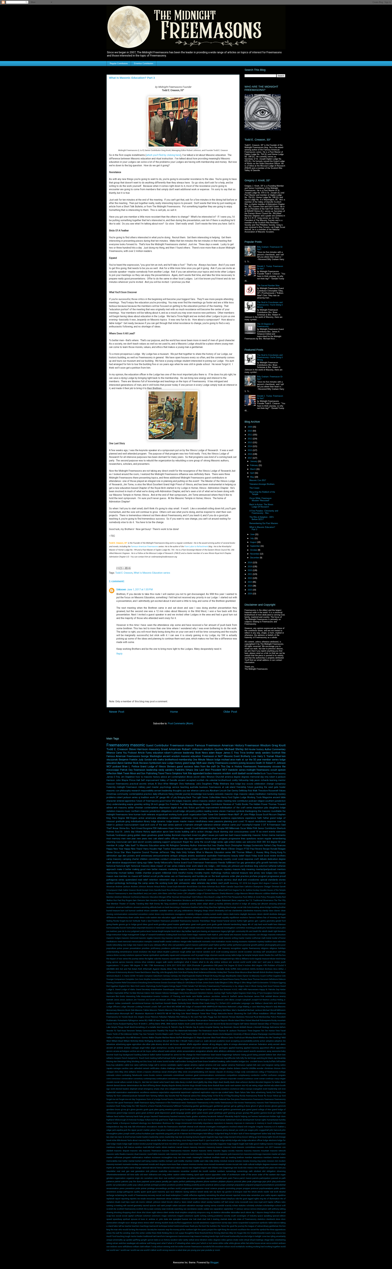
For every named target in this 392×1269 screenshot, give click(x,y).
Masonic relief (184, 1010)
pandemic (180, 945)
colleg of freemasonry (268, 1072)
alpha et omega (230, 1044)
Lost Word (166, 1006)
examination (121, 1092)
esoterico (225, 1089)
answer (178, 1048)
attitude (153, 907)
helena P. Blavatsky (225, 1116)
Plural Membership (262, 1017)
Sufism (283, 1027)
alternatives (243, 1044)
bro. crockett (251, 1061)
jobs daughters (271, 807)
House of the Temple (276, 890)
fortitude (136, 921)
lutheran (273, 866)
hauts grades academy (196, 1116)
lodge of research (148, 934)
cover (256, 1078)
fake (248, 1092)
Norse (230, 1013)
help (252, 780)
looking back (171, 934)
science (211, 880)
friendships (205, 921)
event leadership (270, 1089)
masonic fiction (260, 835)
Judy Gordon (145, 759)
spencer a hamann (184, 825)
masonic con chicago (258, 934)
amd (138, 855)
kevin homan (152, 931)
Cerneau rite (176, 976)
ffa (181, 1096)
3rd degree (272, 842)
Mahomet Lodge (235, 1006)
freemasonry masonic (189, 921)
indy (125, 1127)
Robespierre (265, 1020)
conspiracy (280, 784)
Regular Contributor (212, 804)
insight (186, 928)
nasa (275, 941)
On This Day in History (229, 766)
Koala (207, 1003)
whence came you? (231, 825)
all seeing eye (254, 904)
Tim (262, 1031)
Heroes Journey (214, 993)
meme (272, 835)
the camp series (146, 883)
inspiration (258, 807)
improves (238, 1123)
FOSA (184, 986)
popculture (111, 948)
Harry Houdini (150, 849)
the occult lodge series (211, 842)
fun (238, 862)
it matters (280, 1127)
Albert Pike (172, 969)
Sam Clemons (139, 900)
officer (164, 945)
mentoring (272, 794)
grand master (173, 924)
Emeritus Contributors (143, 63)
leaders (145, 1137)
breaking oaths (224, 1061)
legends (210, 1137)
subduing (157, 842)
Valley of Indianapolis (115, 1037)
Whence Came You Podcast (121, 752)
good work (153, 924)
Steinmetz (228, 1027)
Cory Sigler (184, 979)
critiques (198, 914)
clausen (219, 1072)
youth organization (192, 814)
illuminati (176, 835)
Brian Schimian (208, 886)
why (211, 962)
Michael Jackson (254, 1010)
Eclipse (275, 982)
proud (283, 876)
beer (172, 831)
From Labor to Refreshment (196, 546)
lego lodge (224, 1137)
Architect (260, 969)
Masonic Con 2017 (257, 480)
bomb (165, 1061)
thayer (186, 842)
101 (240, 883)
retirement (164, 880)
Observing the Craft (243, 1013)
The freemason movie (208, 1031)
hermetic (273, 862)
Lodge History (174, 763)
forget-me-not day (127, 1099)
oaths (167, 838)
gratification (185, 924)
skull (235, 880)
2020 (250, 570)
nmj (266, 777)
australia (194, 787)
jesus (278, 928)
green (194, 1113)
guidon (256, 1113)
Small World (129, 1027)
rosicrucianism (131, 825)
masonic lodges (113, 938)
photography (271, 945)
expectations (237, 818)
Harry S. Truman (265, 756)
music (127, 811)
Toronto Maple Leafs (164, 1034)
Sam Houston (152, 900)
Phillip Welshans (221, 784)
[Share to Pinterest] (129, 568)
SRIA (168, 1024)
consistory (138, 1078)
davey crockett (186, 1082)
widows (224, 962)
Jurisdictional (137, 1003)
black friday (251, 855)
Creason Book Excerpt (138, 890)
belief (242, 855)
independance (279, 1123)
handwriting (236, 924)
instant (192, 928)
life (173, 801)
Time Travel (280, 1031)
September (255, 546)
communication (120, 914)
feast (283, 917)
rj (176, 880)
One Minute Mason (203, 759)
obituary (157, 945)
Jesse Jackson (126, 1000)
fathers (259, 917)
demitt (266, 914)
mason (189, 745)
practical (134, 784)
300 (264, 842)
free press (235, 1099)
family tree (281, 1092)
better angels (177, 1058)
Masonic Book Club (126, 1010)
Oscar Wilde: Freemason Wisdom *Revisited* (260, 499)
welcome (251, 842)
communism (220, 1075)
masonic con (112, 790)
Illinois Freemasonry (117, 893)
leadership (188, 752)
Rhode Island (234, 1020)
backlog (137, 1055)
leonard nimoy (235, 1137)
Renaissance (214, 1020)
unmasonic (184, 883)
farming (153, 1096)
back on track (163, 907)
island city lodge (206, 866)
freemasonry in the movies (232, 1102)
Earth (255, 982)
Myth (199, 763)
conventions (173, 1078)
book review (270, 855)
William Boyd (117, 1041)
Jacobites (215, 996)
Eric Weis (131, 986)
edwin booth (280, 1085)
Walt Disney (154, 904)
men (123, 838)
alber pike (150, 1044)
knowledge (196, 794)
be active (175, 1055)
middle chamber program (148, 873)
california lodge (146, 1065)
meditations (111, 941)
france (192, 1099)
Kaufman (159, 1003)
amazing (273, 904)
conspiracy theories (179, 859)
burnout (132, 910)
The (275, 900)
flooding (235, 1096)
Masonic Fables (142, 1010)
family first (271, 1092)
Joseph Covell (191, 828)
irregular (251, 1127)
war (188, 790)
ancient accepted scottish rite (193, 780)
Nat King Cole (178, 1013)
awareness (261, 1051)
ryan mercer (197, 952)
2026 (250, 593)
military (141, 787)
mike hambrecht (194, 941)
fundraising (187, 1106)
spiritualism (154, 955)
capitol (180, 1065)
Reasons (183, 1020)
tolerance (208, 825)
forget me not (112, 1099)
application (156, 831)
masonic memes (204, 869)
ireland (240, 1127)
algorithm (197, 1044)
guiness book (266, 1113)
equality (225, 917)
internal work (192, 1127)
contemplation (178, 777)
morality (198, 873)
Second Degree (232, 1024)
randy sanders (166, 769)
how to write (213, 1120)
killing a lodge (214, 1133)
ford (284, 1096)
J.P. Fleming (175, 996)
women (236, 962)
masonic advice (190, 801)
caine (136, 1065)
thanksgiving (251, 811)
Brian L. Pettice (130, 766)
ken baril (229, 835)
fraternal (222, 1099)
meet (120, 941)
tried (278, 959)
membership (185, 759)
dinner (158, 1085)
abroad (212, 1041)
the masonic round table (169, 959)
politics (199, 811)
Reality (279, 897)
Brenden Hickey (216, 972)
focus (269, 1096)
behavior (237, 1055)
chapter (208, 1068)
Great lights (180, 989)
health (270, 924)
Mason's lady (271, 1006)
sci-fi (213, 952)
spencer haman (142, 955)
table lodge (236, 955)
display (164, 1085)
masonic (137, 745)
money (190, 873)
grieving (231, 1113)
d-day (135, 1082)
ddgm (215, 1082)
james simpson (181, 1130)
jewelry (199, 1130)
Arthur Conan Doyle (169, 886)
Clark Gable (123, 890)
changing (198, 910)
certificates (155, 1068)
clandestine (237, 910)
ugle (226, 842)
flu (265, 1096)
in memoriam (159, 928)
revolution (143, 952)
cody (243, 1072)
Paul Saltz (203, 1017)
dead (221, 1082)
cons (108, 1078)
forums (170, 1099)
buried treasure (113, 910)
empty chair (159, 1089)
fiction (191, 807)
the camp (194, 842)
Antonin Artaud (153, 886)
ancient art (111, 1048)
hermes (254, 1116)
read (140, 880)
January (254, 461)
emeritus (197, 917)
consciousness (241, 831)
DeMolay (243, 790)
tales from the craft (205, 766)
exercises (281, 831)
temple (255, 955)
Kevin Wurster (193, 1003)
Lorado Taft (156, 1006)
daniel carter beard (161, 1082)
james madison (167, 1130)
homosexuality (112, 928)
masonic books (241, 934)
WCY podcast (113, 766)
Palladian (163, 1017)
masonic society (188, 938)
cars (131, 1068)
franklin (215, 1099)
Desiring (110, 982)
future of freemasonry (147, 801)
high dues (281, 1116)
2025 (250, 590)
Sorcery (164, 1027)
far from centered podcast (126, 1096)
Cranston (194, 979)
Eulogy (172, 986)
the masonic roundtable (270, 811)
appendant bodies (202, 773)
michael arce (228, 759)
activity (193, 904)
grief (225, 1113)
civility (235, 780)
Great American (171, 749)
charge (215, 1068)
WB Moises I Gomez (139, 1037)
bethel (160, 1058)
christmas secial (159, 1072)
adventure (110, 1044)
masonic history (152, 777)
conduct (164, 859)
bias (198, 1058)
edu (272, 1085)
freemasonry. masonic (254, 1102)
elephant (134, 1089)
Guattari (215, 989)
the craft (274, 955)
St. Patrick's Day (175, 1027)
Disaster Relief (120, 982)
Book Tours (266, 773)
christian (139, 807)
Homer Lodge (191, 849)
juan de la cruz (124, 931)
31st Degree (229, 965)
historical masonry (140, 866)
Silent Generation (174, 900)
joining (242, 763)
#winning (234, 883)
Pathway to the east (189, 1017)
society (122, 955)
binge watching (258, 1058)
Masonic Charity (218, 893)
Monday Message (193, 804)
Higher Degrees (239, 993)
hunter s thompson (121, 1123)
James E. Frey (231, 752)
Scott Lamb (190, 1024)
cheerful (244, 1068)
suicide (221, 955)
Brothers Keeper (273, 972)
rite (149, 952)
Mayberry (218, 1010)
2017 (250, 458)
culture (123, 1082)
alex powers (129, 855)
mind (174, 873)
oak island (158, 838)
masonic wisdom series (211, 801)
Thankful (160, 1031)
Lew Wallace (256, 1003)
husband (134, 1123)
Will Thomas (238, 852)
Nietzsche (222, 1013)
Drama (200, 890)
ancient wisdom (171, 756)
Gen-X (248, 986)
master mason (187, 821)
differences (111, 917)
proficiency (155, 948)
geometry (270, 921)
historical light (123, 866)
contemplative (151, 807)
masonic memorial (129, 938)
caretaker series (166, 910)
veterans (151, 814)
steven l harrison (227, 811)
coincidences (252, 1072)
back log (118, 1055)
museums (243, 941)
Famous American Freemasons (144, 546)
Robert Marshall (252, 1020)
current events (216, 914)
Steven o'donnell (254, 1027)
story (108, 804)
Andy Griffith (230, 969)
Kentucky (182, 1003)
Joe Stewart (160, 1000)
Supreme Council (140, 852)
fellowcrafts (167, 862)
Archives (269, 969)
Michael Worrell (269, 1010)
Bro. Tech (131, 828)
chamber (180, 1068)
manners (202, 934)
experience (250, 818)
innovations (152, 1127)
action (262, 1041)
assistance (201, 855)
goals (146, 1109)
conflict (263, 1075)
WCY (224, 769)
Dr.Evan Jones (202, 982)
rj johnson (174, 952)
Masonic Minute (247, 893)
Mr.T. (132, 1013)
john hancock (275, 1130)
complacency (244, 1075)
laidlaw (188, 931)
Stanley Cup (218, 1027)
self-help (282, 952)
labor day (180, 931)
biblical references (215, 1058)
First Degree (233, 890)
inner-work (177, 928)
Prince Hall (134, 780)
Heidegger (174, 993)
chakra (163, 1068)
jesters (192, 1130)
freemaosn (198, 862)
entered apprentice (126, 801)
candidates (175, 818)
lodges (179, 801)
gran (244, 1109)
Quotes (219, 749)
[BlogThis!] (120, 568)
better (201, 907)
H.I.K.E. (235, 989)
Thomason (242, 1031)
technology (131, 883)
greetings (218, 1113)
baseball (166, 1055)
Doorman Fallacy (175, 982)
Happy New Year (114, 849)
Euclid (159, 986)
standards (273, 880)
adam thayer (215, 752)
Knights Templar (217, 828)
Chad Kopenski (188, 976)
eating (254, 1085)
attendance (162, 818)
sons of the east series (162, 825)
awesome (276, 1051)
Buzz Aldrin (221, 886)
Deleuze (282, 979)
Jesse (116, 1000)
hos (183, 1120)
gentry (263, 921)
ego (145, 862)
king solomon (261, 866)
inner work (191, 866)
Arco (275, 969)
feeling (109, 921)
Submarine (274, 1027)
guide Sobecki (223, 924)
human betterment (227, 1120)
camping (127, 859)
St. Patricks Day (189, 1027)
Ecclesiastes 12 (264, 982)
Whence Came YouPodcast (233, 1037)
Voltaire (191, 852)
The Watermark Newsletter (186, 1031)
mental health (159, 941)
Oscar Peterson (151, 1017)
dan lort (149, 1082)
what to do (204, 962)
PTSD (246, 849)
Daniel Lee (217, 979)
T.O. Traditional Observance (261, 900)
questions (251, 838)
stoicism (214, 955)
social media (253, 773)
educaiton (166, 917)
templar (248, 955)
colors (118, 1075)
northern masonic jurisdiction (145, 811)
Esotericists (257, 845)
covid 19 (254, 831)
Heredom (202, 993)
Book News (201, 752)
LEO (228, 1003)
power (126, 948)
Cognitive (277, 976)
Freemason (177, 745)
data (177, 1082)
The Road (169, 1031)
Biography (169, 972)
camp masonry (114, 859)
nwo (150, 838)
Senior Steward (250, 1024)
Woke (141, 1041)
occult (273, 769)
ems (167, 1089)
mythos (226, 873)
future (250, 787)
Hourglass (267, 993)
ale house (174, 1044)
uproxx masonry (126, 962)
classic (277, 910)
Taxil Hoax (121, 1031)
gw (274, 1113)
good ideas (142, 924)
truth (143, 814)
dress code (145, 917)
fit (220, 1096)
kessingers (198, 1133)
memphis (148, 941)
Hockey (256, 890)
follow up (277, 1096)
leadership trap (171, 1137)
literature (282, 931)
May (252, 477)
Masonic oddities (262, 893)
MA (218, 849)
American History (232, 745)
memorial (127, 941)
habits (279, 1113)
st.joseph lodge (202, 955)
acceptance (184, 904)
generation (250, 862)
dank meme (234, 914)
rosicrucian (121, 842)
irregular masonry (264, 1127)
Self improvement (150, 780)
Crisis (151, 890)
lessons (250, 763)
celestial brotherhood (220, 780)
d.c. (139, 1082)
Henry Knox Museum (188, 993)
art (169, 777)
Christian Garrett (278, 886)
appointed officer (267, 1048)
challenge (171, 1068)
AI (285, 883)
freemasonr (192, 1102)
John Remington (202, 1000)
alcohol (166, 1044)
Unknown (121, 589)
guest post (206, 924)
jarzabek (258, 928)
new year (131, 838)
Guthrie (249, 890)
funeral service (229, 921)
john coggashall (261, 1130)
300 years (218, 965)
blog (206, 907)
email (140, 1089)
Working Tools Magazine (259, 797)
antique (174, 855)
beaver (219, 1055)
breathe (234, 1061)
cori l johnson (221, 1078)
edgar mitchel (264, 1085)
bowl (195, 1061)
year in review (273, 962)
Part (230, 897)
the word (200, 959)
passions (218, 821)
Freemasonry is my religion (232, 986)
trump (283, 959)
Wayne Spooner (204, 1037)
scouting (225, 952)
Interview (178, 828)
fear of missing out (271, 917)
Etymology (151, 986)
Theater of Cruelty (127, 904)
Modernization (112, 1013)
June (252, 534)
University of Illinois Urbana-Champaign (250, 1034)
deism (260, 914)
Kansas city (149, 1003)
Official (273, 1013)
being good (246, 1055)
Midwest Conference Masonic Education (141, 897)
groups (239, 1113)
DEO (206, 979)
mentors (281, 869)
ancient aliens (279, 1044)
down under (133, 917)
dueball (216, 1085)
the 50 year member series (264, 759)
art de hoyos (145, 1051)
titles (237, 959)
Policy (263, 897)
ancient (276, 797)
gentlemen (218, 1106)
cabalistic (119, 1065)
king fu (228, 1133)
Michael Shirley (234, 749)
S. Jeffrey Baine (153, 1024)
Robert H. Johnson (276, 763)
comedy (203, 818)
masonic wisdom (222, 773)
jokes (120, 1133)
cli (225, 1072)
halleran (109, 1116)
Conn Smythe (144, 979)
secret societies (245, 952)
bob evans (157, 1061)
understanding (119, 804)
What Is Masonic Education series (152, 572)
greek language (177, 1113)
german (227, 1106)
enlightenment (175, 1089)
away (269, 1051)
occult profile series (160, 876)
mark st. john (217, 934)
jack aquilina (117, 1130)
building (185, 831)
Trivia (242, 752)
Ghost (253, 986)
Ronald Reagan (278, 849)
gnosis (122, 924)
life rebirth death (265, 931)
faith (259, 818)
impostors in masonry (224, 1123)
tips (233, 959)
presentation (135, 948)
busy (108, 1065)
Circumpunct (112, 890)
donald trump (201, 1085)
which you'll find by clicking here (163, 155)
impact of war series (166, 866)
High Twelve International (170, 849)
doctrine (185, 1085)
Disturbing (142, 982)
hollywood (149, 1120)
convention (143, 914)
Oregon (239, 849)
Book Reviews (141, 763)
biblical (203, 1058)
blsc (145, 1061)
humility (282, 1120)
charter (135, 859)
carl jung (177, 910)
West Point (216, 1037)
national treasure (239, 873)
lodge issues (172, 821)
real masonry (224, 948)
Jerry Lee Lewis (150, 893)
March (253, 469)
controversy (216, 859)
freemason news (178, 1102)
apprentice (281, 1048)
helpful (237, 1116)
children (144, 859)
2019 (250, 566)
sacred (194, 880)
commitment (178, 1075)
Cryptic (201, 979)
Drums (211, 982)
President (216, 769)
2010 (250, 431)
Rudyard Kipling (126, 1024)
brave (205, 1061)
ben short (277, 1055)
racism (260, 838)
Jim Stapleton (128, 777)
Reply (119, 653)
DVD (210, 979)
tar (243, 955)
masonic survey (203, 938)
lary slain (110, 1137)
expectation (164, 1092)
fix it (223, 1096)
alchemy (227, 904)
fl (226, 1096)
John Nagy (171, 1000)
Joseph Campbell (243, 1000)
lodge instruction (113, 934)
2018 (250, 562)
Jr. (285, 1000)
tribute (272, 959)
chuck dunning (220, 831)
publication (176, 948)
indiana (181, 866)
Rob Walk (252, 790)
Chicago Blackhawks (227, 976)
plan (238, 876)
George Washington (151, 756)
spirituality (164, 955)
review (215, 811)
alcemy (159, 1044)
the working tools (164, 883)
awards (252, 1051)
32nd (240, 965)
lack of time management (250, 1133)
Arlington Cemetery (179, 845)
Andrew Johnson (138, 886)
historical (110, 866)
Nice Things (211, 1013)
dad (143, 1082)
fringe (213, 921)
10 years (125, 965)
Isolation (165, 996)
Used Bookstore (275, 1034)
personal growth (250, 945)
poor (283, 945)
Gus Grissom (225, 989)
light (275, 931)
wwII (265, 962)
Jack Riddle (197, 996)
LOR (185, 893)
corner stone (154, 914)
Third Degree (118, 818)
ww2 (220, 883)
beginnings (227, 1055)
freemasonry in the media (208, 1102)
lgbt (229, 931)
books (178, 831)
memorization (137, 941)
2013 (250, 442)
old (187, 811)
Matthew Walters (278, 893)
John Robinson (217, 1000)
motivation (220, 941)
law (116, 1137)
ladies (264, 1133)
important (186, 835)
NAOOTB (161, 1013)
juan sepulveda (157, 1133)
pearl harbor (214, 945)
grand (248, 1109)
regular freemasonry (251, 948)
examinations (133, 1092)
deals (232, 1082)
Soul (117, 831)
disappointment (128, 862)
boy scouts (247, 784)
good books (185, 1109)
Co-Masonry (254, 976)
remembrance (126, 952)
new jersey (254, 873)
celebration (259, 784)
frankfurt (207, 1099)
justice (143, 931)
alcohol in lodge (239, 904)
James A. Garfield (229, 996)
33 (263, 763)
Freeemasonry (213, 986)
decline (251, 1082)
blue (211, 907)
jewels (205, 1130)
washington (179, 962)
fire (216, 1096)
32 (236, 965)
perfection (237, 945)
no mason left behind (139, 876)
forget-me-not (126, 921)
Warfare (165, 1037)
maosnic (163, 869)
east (232, 1085)
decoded (259, 1082)
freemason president (169, 921)
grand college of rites (261, 1109)
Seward (261, 1024)
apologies (223, 1048)
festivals (110, 835)
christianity (219, 910)
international (218, 928)
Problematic (111, 1020)
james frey (155, 1130)
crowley (206, 914)
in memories (248, 1123)
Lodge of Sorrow (203, 893)
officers (174, 838)
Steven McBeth (239, 1027)
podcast (253, 801)
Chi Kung (214, 976)
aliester (205, 1044)
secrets (143, 784)
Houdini (263, 890)
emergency (148, 1089)
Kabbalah (203, 828)
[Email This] (117, 568)
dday (210, 1082)
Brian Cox (197, 886)
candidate (171, 1065)
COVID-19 (134, 976)
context (194, 859)
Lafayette (191, 893)
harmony (129, 1116)
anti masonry (120, 807)
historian (133, 1120)
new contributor (240, 801)
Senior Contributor (267, 828)
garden (196, 1106)
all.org (212, 1044)
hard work (262, 924)
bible (283, 797)
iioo (149, 1123)
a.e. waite (204, 1041)
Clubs (239, 976)
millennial (166, 873)
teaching (184, 787)
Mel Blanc (227, 1010)
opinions (225, 876)
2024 (250, 586)
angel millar (145, 1048)
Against (156, 969)
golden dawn (140, 835)
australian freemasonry (219, 855)
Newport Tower (198, 1013)
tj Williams (244, 959)
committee (154, 859)
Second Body (219, 1024)
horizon (177, 1120)
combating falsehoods (132, 1075)
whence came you (200, 790)
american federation (258, 1044)
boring (190, 1061)
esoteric (233, 763)
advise (109, 807)
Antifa (253, 969)
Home (174, 711)
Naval (188, 1013)
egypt (173, 917)
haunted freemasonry (160, 1116)
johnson (236, 866)
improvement (212, 807)
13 (142, 965)
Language (245, 1003)
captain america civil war (209, 1065)
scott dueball (239, 773)
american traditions (124, 907)
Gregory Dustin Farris (195, 989)
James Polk (259, 996)
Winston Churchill (215, 777)
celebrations (187, 910)
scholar (202, 880)
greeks (188, 1113)
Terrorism (131, 1031)
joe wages (249, 1130)
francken (200, 1099)
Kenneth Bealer (170, 1003)
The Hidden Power (258, 804)
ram (215, 948)
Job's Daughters (204, 784)
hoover (123, 928)
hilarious (282, 924)
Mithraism (281, 1010)
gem (211, 1106)
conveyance (209, 1078)
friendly (158, 1106)
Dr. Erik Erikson (189, 982)
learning (273, 780)
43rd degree (256, 965)
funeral (220, 921)
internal (209, 928)
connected (133, 914)
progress (223, 838)
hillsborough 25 (122, 1120)
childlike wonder (256, 1068)
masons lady (239, 869)
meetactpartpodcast (266, 869)
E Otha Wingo (233, 982)
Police (273, 1017)
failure (243, 1092)
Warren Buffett (176, 1037)
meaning (250, 869)
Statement (226, 900)
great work (196, 924)
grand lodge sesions (126, 1113)
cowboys (269, 1078)
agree (128, 1044)
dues (180, 807)
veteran (217, 825)
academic (173, 904)
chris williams (130, 1072)
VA (284, 1034)
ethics (243, 1089)
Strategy (265, 1027)
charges (222, 1068)
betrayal (166, 1058)
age (120, 855)
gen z (257, 921)
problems (111, 797)
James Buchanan (245, 996)
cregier (282, 1078)
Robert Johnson (192, 749)
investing (250, 928)
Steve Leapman (238, 900)
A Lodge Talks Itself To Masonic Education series (141, 845)
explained (195, 1092)
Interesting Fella (133, 996)
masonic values (247, 794)
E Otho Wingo (246, 982)
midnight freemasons (258, 769)
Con (136, 979)
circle (185, 1072)
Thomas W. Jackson (228, 1031)
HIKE (240, 989)
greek (160, 835)
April (252, 473)
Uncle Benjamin (226, 1034)
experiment (186, 1092)
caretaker (154, 910)
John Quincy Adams (185, 1000)
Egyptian (114, 986)
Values (282, 790)
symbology (119, 883)
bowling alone (258, 907)
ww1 (260, 962)
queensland (131, 880)
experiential (175, 1092)
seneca (109, 955)
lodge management (130, 934)
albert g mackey (216, 904)
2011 (250, 435)
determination (133, 1085)
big (225, 1058)
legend (203, 1137)
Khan (201, 1003)
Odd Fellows (197, 897)
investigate (211, 1127)
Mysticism (149, 1013)
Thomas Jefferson (159, 852)
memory (116, 838)
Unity (184, 852)
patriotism (203, 945)
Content (175, 979)
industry (169, 928)
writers (214, 883)
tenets (261, 955)
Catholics (248, 886)
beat (213, 1055)
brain (200, 1061)
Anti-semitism (243, 969)
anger (153, 1048)
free (228, 1099)
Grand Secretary (143, 989)
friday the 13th (132, 1106)
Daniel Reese (228, 979)
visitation (151, 962)
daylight (243, 914)
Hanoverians (253, 989)
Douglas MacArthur (188, 890)
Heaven (158, 993)
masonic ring (159, 938)
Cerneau (166, 976)
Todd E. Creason (124, 572)
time (130, 814)
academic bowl (223, 1041)
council (240, 1078)
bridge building (272, 907)
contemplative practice (140, 794)
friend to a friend (147, 1106)
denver (123, 1085)
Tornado (151, 1034)
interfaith (182, 1127)
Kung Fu (214, 1003)
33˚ (264, 825)
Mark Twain (123, 773)
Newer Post (116, 711)
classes (212, 1072)
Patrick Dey (126, 769)
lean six (182, 1137)
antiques (183, 855)
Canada (229, 886)
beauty (234, 855)
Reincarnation (202, 1020)
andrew (120, 1048)
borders (182, 1061)
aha (143, 1044)
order (232, 876)
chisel (211, 910)
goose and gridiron (221, 1109)
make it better (124, 869)
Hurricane (110, 996)
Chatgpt (267, 886)
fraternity (111, 787)
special (263, 880)
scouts (219, 880)
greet (211, 1113)
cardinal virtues (143, 910)
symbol (110, 883)
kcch (191, 1133)
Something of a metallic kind (148, 1027)
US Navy (208, 1034)
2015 (250, 450)
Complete (130, 979)
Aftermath (147, 969)
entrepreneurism (200, 1089)
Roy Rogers (127, 900)
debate (263, 859)
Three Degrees (253, 1031)
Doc (168, 804)
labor (235, 1133)
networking (117, 945)
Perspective (237, 897)
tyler (176, 883)
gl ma (123, 1109)
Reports (224, 1020)
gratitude (120, 821)
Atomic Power (134, 972)
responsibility (147, 790)
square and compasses (180, 955)
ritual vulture (157, 952)
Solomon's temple (213, 900)
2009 (250, 427)
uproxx (115, 962)
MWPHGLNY (212, 1006)
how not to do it (200, 1120)
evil (279, 1089)
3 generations (207, 965)
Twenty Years (191, 1034)
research (135, 790)
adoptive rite (280, 1041)
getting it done (243, 1106)
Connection (156, 979)
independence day (114, 1127)
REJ (146, 1020)
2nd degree (253, 883)
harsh (136, 1116)
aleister (182, 1044)
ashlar (131, 807)
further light (242, 921)
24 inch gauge (158, 804)
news (210, 821)
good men (207, 1109)
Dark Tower (208, 814)
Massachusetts (198, 1010)
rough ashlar (185, 952)
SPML (163, 1024)
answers (137, 907)
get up (234, 1106)
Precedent (281, 1017)
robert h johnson (173, 752)
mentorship (112, 873)
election (180, 917)
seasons (233, 952)
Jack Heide (186, 996)
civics (195, 818)
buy (113, 1065)
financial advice (190, 1096)
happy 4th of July (249, 924)
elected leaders (122, 1089)
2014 (250, 446)
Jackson (206, 996)
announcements (161, 855)
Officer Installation (260, 1013)
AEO (117, 969)
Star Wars (126, 852)
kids (205, 1133)
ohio (170, 945)
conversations (197, 1078)
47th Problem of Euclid (273, 965)
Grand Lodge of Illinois (153, 766)
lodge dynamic (158, 821)
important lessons (145, 928)
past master (153, 787)
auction (239, 1051)
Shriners (171, 766)
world (242, 962)
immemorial (186, 1123)
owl (174, 945)
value (193, 883)
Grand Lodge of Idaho (125, 989)
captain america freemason (233, 1065)
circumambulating (196, 1072)
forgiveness (141, 1099)
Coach (263, 976)
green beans (202, 1113)
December (255, 557)
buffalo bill (274, 1061)
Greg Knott (279, 745)
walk (165, 962)
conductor (255, 1075)
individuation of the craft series (236, 807)
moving (235, 941)
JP (241, 814)
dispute (171, 1085)
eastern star (156, 917)
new (164, 763)
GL (244, 890)
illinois (190, 777)
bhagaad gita (189, 1058)
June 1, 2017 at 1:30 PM (140, 589)
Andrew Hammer (200, 969)
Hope (171, 828)
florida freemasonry (248, 1096)
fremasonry (274, 1102)
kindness (249, 866)
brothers (281, 855)
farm (148, 1096)
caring (276, 1065)
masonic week (216, 938)
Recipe (266, 849)
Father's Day (211, 890)
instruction (200, 928)
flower (260, 1096)
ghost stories (265, 1106)
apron (166, 831)
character (111, 801)
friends (221, 862)
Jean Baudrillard (135, 893)
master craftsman (253, 938)
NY (170, 1013)
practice (245, 876)
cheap (205, 910)
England (122, 986)
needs (109, 945)
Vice (128, 1037)
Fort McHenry (201, 986)
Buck (117, 976)
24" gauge (161, 797)
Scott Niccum (270, 814)
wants (170, 962)
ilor (173, 1123)
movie (228, 941)
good (162, 801)
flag (229, 1096)
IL (107, 893)
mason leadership (243, 835)
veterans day (203, 883)
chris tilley (118, 1072)
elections (188, 917)
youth (226, 883)
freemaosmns (246, 1099)
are (138, 1051)
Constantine (166, 979)
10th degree (135, 965)
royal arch (144, 825)
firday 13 (211, 1096)
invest (195, 835)
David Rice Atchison (170, 890)
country (227, 859)
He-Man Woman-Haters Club (142, 993)
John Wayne (122, 780)
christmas (111, 794)
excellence (144, 1092)
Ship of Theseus (272, 1024)
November (255, 554)
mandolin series (237, 769)
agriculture (136, 1044)
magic (195, 934)
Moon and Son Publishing (143, 773)
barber (159, 1055)
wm (230, 962)
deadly (227, 1082)
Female (191, 986)
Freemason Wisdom (258, 745)
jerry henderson (269, 928)
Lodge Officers (113, 1006)
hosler (282, 787)
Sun (247, 900)
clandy (265, 910)
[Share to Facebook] (126, 568)
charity (211, 763)
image (178, 1123)
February (254, 465)
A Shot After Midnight (166, 784)
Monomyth (125, 1013)
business (203, 787)
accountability (246, 1041)
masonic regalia (145, 938)
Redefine (191, 1020)
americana (150, 818)
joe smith (240, 1130)
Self (241, 1024)
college (282, 1072)
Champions (258, 886)
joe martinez (111, 931)
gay (242, 862)
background (128, 1055)
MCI (173, 1006)
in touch (268, 1123)
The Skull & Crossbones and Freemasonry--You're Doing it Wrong (270, 304)
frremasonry (167, 1106)
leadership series (156, 1137)
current (129, 1082)
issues (211, 835)
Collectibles (215, 797)
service (175, 787)
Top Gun (143, 1034)
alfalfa (189, 1044)
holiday (167, 835)
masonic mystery (223, 869)
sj (139, 797)
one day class (186, 838)
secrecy (228, 880)
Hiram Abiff (233, 814)
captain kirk (251, 1065)
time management (223, 959)
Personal (249, 1017)
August (253, 542)
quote (210, 948)
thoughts (177, 790)
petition (261, 945)
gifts (258, 862)
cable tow (128, 1065)
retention (153, 880)
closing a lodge (233, 1072)
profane (254, 876)
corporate (232, 1078)
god (198, 807)
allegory (218, 1044)
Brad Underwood (201, 972)
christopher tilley (174, 1072)
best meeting (151, 1058)
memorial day (257, 777)
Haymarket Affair (121, 993)
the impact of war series (117, 959)
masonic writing (231, 938)
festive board (180, 862)
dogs (192, 1085)
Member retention (114, 897)
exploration (206, 1092)
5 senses (274, 883)
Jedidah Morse (272, 996)
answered (186, 1048)
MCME (178, 1006)
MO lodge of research (192, 1006)
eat (250, 1085)
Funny (149, 752)
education (158, 752)
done (210, 1085)
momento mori (208, 941)
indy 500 (131, 1127)
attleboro (223, 1051)
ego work (110, 1089)
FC (205, 890)
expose (214, 1092)
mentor (282, 780)
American (110, 886)
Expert (178, 986)
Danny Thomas (240, 979)
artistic (173, 1051)
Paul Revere (256, 849)
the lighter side (151, 959)
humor (109, 1123)
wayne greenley (135, 804)
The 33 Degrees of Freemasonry (265, 325)
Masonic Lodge (233, 893)
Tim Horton (270, 1031)
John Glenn (162, 893)
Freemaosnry (279, 773)
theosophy (209, 959)
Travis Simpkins (173, 773)
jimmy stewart (229, 1130)
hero (275, 924)
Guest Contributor (157, 745)
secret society (145, 842)
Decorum (264, 979)
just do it (177, 1133)
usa (184, 790)
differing (151, 1085)
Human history (279, 993)
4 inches (247, 965)
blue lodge (235, 784)
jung (167, 1133)
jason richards (261, 780)
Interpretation (147, 996)
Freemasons (222, 763)
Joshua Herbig (276, 1000)
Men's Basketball (239, 1010)
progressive (273, 876)
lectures (196, 1137)
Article (141, 752)
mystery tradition (264, 941)
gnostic (139, 1109)
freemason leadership (146, 769)
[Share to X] (123, 568)
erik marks (158, 759)
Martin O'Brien (228, 849)
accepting (235, 1041)
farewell (141, 1096)
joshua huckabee (143, 1133)
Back (143, 972)
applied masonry (251, 1048)
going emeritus (166, 1109)
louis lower (187, 934)
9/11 (281, 883)
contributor (204, 859)
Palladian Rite (174, 1017)
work (152, 797)
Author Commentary (275, 749)
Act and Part (125, 969)
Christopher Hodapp (241, 845)
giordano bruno (113, 1109)
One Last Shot (202, 769)
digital (174, 807)
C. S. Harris (124, 976)
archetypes (125, 1051)
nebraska (281, 941)
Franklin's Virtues (184, 769)
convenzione (184, 1078)
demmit (109, 1085)
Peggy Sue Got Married (218, 1017)
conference (214, 818)
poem (215, 838)
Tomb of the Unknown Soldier (126, 1034)
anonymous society (165, 1048)
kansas (185, 1133)
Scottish (199, 1024)
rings (172, 880)
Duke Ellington (221, 982)
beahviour (205, 1055)
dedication (273, 859)
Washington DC (189, 1037)
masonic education (191, 756)
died (145, 1085)
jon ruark (219, 835)
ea (260, 831)
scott (218, 952)
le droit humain (129, 1137)
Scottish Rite (278, 752)
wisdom (208, 749)
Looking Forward (142, 1006)
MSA (204, 1006)
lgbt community (238, 931)
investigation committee (234, 928)
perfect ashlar (226, 945)
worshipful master (251, 825)
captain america (190, 1065)
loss (180, 934)
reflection (111, 773)
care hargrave (267, 1065)
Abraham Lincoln (218, 790)
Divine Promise (154, 982)
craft (256, 859)
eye (219, 1092)
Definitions (273, 979)
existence (154, 1092)
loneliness (160, 934)
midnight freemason (127, 787)
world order (251, 962)
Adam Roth (137, 969)
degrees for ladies (272, 1082)
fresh (118, 1106)
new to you (148, 945)
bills (238, 1058)
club (231, 831)
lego (217, 1137)
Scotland (162, 900)
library (147, 821)
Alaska (163, 969)
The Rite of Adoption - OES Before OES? (261, 518)
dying (139, 862)
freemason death (131, 1102)
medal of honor (279, 938)
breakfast (213, 1061)
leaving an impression (211, 931)
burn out (124, 910)
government (235, 1109)
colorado (110, 1075)
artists (179, 1051)
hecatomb (211, 1116)
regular (267, 838)
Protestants (123, 1020)
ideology (143, 1123)
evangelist (257, 1089)
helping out (246, 1116)
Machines (222, 1006)
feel (177, 1096)
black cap (272, 1058)
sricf (193, 955)
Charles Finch (223, 845)
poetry (192, 811)
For (240, 890)
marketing (173, 869)
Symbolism (155, 763)
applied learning (236, 1048)
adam (199, 904)
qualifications (188, 948)
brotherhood (171, 759)
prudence (165, 948)
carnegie (117, 1068)
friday (123, 1106)
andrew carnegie (131, 1048)
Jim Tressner (139, 1000)
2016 (250, 454)
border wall (174, 1061)
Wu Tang (164, 904)
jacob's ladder (143, 1130)
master (241, 938)
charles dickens (234, 1068)
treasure (265, 959)
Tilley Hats (175, 852)
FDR (155, 828)
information (141, 1127)
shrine (116, 955)
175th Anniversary (156, 965)
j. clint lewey (221, 866)
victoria (137, 962)
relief (145, 880)
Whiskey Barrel (251, 1037)
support (166, 842)
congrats (282, 1075)
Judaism (110, 1003)
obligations (166, 811)
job (229, 866)
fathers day (163, 1096)
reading (207, 811)
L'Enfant (222, 1003)
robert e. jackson (114, 825)
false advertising (258, 1092)
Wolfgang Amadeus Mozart (156, 1041)
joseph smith (129, 1133)
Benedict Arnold (185, 886)
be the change (185, 1055)
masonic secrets (172, 938)
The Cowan (254, 488)
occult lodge (178, 811)
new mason (138, 945)
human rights (261, 1120)
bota (249, 907)
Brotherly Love (248, 756)
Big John (160, 972)
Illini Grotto (120, 996)
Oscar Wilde (246, 828)
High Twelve (226, 993)
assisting (145, 907)
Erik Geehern (220, 814)
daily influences (160, 794)
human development (245, 1120)
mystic (206, 873)
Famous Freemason (208, 745)
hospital (189, 1120)
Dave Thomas (254, 979)
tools (252, 959)
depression (164, 807)
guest (180, 766)
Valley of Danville (168, 780)
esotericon (235, 1089)
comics (159, 1075)
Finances (281, 845)
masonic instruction (277, 934)
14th (146, 965)
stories (282, 880)
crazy (276, 1078)
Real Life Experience (170, 1020)
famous (252, 917)
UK (203, 1034)
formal (164, 1099)
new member (120, 876)
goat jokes (154, 1109)
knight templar (164, 931)
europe (249, 1089)
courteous (248, 1078)
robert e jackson (277, 777)
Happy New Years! (133, 849)
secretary (257, 952)
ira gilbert (203, 835)
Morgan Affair (165, 897)
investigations (222, 1127)
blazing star (111, 1061)
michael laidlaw (126, 873)
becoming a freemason (180, 907)
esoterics (244, 917)
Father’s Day (270, 845)
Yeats (190, 1041)
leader (139, 1137)
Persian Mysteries (237, 1017)
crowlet (109, 1082)
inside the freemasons (168, 1127)
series (135, 797)
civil (206, 1072)
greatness (152, 835)
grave (138, 1113)
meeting (227, 801)
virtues (151, 784)
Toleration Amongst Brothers (262, 484)
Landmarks (235, 1003)
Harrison (110, 780)
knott (173, 931)
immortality (197, 1123)
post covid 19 (240, 821)
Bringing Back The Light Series (193, 797)
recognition (236, 948)
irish (246, 1127)
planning (228, 821)
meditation (260, 794)
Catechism (157, 976)
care (259, 1065)
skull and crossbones (248, 880)
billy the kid (245, 1058)
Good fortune (274, 986)
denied (117, 1085)
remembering (279, 838)
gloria (133, 1109)
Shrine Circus (113, 852)
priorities (146, 948)
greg (127, 821)
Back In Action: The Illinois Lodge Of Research (261, 505)
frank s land (146, 921)
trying (108, 962)
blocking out (137, 1061)
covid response (245, 859)
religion (261, 801)
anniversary (146, 855)
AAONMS (110, 969)
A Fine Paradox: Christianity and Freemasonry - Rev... (263, 512)
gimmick (282, 1106)
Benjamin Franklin (128, 759)
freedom (156, 921)
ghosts (274, 1106)
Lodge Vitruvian (127, 1006)
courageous (180, 914)
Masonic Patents (157, 1010)
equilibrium (234, 917)
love (205, 794)
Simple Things (117, 1027)
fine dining (202, 1096)
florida (116, 921)
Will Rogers (132, 818)
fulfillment (231, 862)
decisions (252, 914)
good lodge (196, 1109)
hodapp (140, 1120)
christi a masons (144, 1072)
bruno (260, 1061)
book (260, 855)
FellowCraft (223, 890)
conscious (116, 1078)
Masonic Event (232, 756)
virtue (143, 962)
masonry (154, 749)
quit (205, 948)
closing (109, 914)
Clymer (245, 976)
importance (208, 1123)
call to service (160, 1065)
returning (110, 842)
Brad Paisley (188, 972)
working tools (175, 814)
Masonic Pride (171, 1010)
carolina (124, 1068)
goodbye (162, 924)
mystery (282, 794)
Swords (109, 1031)
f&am (237, 1092)
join (242, 866)
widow (217, 962)
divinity (178, 1085)
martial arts (228, 934)
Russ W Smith (140, 1024)
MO (227, 828)
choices (277, 1068)
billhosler (232, 1058)
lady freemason (279, 1133)
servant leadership (163, 790)
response (271, 821)
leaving (189, 1137)
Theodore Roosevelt (268, 790)
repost (251, 821)
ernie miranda (214, 1089)
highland (110, 1120)
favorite (172, 1096)
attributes (231, 1051)
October (254, 550)
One (135, 1017)
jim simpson (216, 1130)
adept (205, 904)
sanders (206, 952)
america (229, 777)
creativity (190, 914)
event (265, 831)
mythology (216, 873)
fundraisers (121, 835)
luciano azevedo (215, 794)
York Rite (187, 773)
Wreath (184, 1041)
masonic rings (231, 794)
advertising (121, 1044)
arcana (116, 1051)
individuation (137, 821)
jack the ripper (130, 1130)
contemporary (149, 1078)
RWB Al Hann (154, 1020)
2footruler (196, 965)
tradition (145, 797)
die (140, 1085)
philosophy (125, 790)
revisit (135, 952)
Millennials (234, 828)
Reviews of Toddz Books (235, 804)
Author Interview (198, 845)
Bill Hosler (250, 749)
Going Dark (262, 986)
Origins (141, 1017)
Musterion (139, 1013)
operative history (202, 838)
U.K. (199, 1034)
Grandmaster (156, 989)
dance (226, 914)
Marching (261, 1006)
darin (172, 1082)
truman (137, 814)
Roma (115, 1024)
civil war (228, 910)
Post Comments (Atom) (180, 723)
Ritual (278, 756)
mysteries (252, 941)
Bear (154, 972)
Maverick (209, 1010)
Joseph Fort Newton (260, 1000)
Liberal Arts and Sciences (274, 1003)
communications (206, 1075)
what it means (191, 962)
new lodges (267, 873)
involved (233, 1127)
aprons (109, 1051)
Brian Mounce (241, 972)
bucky (266, 1061)
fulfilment (177, 1106)
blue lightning (219, 907)
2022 (250, 578)
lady (269, 1133)
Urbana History (142, 831)
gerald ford (280, 921)
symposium (176, 842)
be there (197, 1055)
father (266, 818)
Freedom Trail (177, 804)
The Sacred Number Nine (268, 285)
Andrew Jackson (122, 886)
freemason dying (147, 1102)
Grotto (208, 989)
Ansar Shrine (119, 828)
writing (146, 804)
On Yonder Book (126, 1017)
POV (226, 897)
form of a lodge (154, 1099)
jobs (284, 928)
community (122, 794)
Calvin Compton (146, 976)
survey (228, 955)
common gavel (191, 1075)
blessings (121, 1061)
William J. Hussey (254, 852)
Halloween (162, 828)
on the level (214, 876)
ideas (153, 866)
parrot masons (192, 945)
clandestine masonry (252, 910)
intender (178, 794)
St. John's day (127, 831)
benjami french (121, 1058)
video (203, 777)
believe (269, 1055)
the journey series (136, 959)
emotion (205, 917)
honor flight (168, 1120)
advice (164, 777)
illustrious (166, 1123)
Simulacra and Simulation (193, 900)
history (260, 749)
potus (119, 948)
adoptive (270, 1041)
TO (115, 1031)
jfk (209, 1130)
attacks (210, 1051)
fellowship (244, 780)
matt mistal (266, 938)
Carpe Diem (239, 886)
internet (202, 1127)
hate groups (144, 1116)
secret (196, 777)
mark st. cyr (242, 759)
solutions (130, 955)
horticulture (131, 928)
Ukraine (215, 1034)
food (189, 862)
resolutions (260, 821)
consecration (127, 1078)
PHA (255, 828)
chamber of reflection (194, 1068)
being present (259, 1055)
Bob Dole (178, 972)
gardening (204, 1106)
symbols (240, 811)
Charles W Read (202, 976)
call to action (197, 831)
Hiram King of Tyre (254, 993)
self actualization (269, 952)
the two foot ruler (188, 959)
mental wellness (173, 941)
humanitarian (272, 1120)
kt (232, 1133)
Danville (157, 890)
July (252, 538)
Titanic (109, 1034)
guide (214, 924)
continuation (161, 1078)
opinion (282, 769)
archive (133, 1051)
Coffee (269, 976)
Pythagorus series (136, 1020)
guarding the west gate (266, 787)
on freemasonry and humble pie (191, 876)
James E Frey (113, 777)
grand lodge (189, 763)
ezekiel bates (228, 1092)
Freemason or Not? (212, 756)
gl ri (128, 1109)
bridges (242, 1061)
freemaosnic (211, 862)
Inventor (156, 996)
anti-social (196, 1048)
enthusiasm (188, 1089)
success (188, 766)
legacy (224, 931)
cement (146, 1068)
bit (266, 1058)
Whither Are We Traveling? (269, 1037)
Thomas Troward (277, 804)
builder (282, 1061)
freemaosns (258, 1099)
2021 (250, 574)
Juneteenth (126, 1003)
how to (139, 777)
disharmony (122, 917)
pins (279, 945)
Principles (271, 897)
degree (237, 777)
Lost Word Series (207, 849)
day (205, 1082)
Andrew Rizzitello (216, 969)
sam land (132, 842)
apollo (215, 1048)
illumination (157, 1123)
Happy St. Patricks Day (269, 989)
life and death (252, 931)
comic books (149, 1075)
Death (259, 763)
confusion (272, 1075)
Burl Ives (211, 845)
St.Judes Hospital (205, 1027)
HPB (245, 989)
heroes (282, 862)
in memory (259, 1123)
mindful (182, 873)
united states (235, 842)
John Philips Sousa (252, 814)
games (251, 921)
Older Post (230, 711)
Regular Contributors (119, 63)
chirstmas (268, 1068)
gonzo (176, 1109)
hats (202, 807)
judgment (135, 931)
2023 (250, 582)
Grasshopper (169, 989)
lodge (217, 759)
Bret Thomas (229, 972)
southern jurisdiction (275, 801)
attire (216, 1051)
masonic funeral (187, 869)
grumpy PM (248, 1113)
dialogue (282, 914)
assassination (189, 1051)
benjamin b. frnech (136, 1058)
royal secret (184, 880)
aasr (204, 763)
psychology (165, 787)
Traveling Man (142, 904)
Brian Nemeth (254, 972)
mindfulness (201, 821)
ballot (152, 1055)
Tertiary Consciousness (146, 1031)
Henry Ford (226, 797)
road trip (281, 821)
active (141, 818)
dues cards (225, 1085)
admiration (111, 855)
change (270, 784)
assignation (201, 1051)
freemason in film (163, 1102)
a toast (196, 1041)
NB (167, 1013)
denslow (116, 862)
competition (231, 1075)
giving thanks (112, 924)
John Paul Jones (175, 893)
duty (185, 807)
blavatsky (281, 1058)
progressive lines (237, 838)
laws (120, 1137)
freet (267, 1102)
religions (265, 948)
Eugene (165, 986)
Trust (183, 1034)
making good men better (145, 869)
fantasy (109, 1096)
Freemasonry (117, 745)
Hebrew (165, 993)
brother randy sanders (259, 752)
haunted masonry (178, 1116)
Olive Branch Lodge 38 (213, 897)
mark (209, 934)
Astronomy (122, 972)
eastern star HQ (241, 1085)
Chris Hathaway (187, 784)
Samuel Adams (177, 1024)
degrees (245, 777)
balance (145, 1055)
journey (186, 794)
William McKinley (131, 1041)
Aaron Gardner (124, 763)
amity (270, 1044)
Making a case (249, 1006)
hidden (273, 1116)
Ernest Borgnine (144, 828)
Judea (117, 1003)
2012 (250, 438)
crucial (116, 1082)
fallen (150, 862)
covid (234, 859)
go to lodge (131, 924)
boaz (150, 1061)
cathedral (138, 1068)
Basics (148, 972)
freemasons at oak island (222, 787)
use (244, 842)
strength (198, 825)
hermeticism (264, 1116)
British (263, 972)
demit (283, 1082)
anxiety (191, 855)
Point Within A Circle (251, 897)
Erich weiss (140, 986)
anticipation (206, 1048)
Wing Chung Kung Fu (275, 852)
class (271, 910)
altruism (264, 904)
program (262, 876)
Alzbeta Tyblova (184, 969)
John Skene (229, 1000)
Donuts (164, 982)
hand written (119, 1116)
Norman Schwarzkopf (181, 897)
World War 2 (175, 1041)
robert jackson (124, 797)
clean (283, 910)
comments (167, 1075)
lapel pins (196, 931)
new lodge (127, 945)
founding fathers (181, 1099)
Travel (161, 773)
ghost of (254, 1106)
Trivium (177, 1034)
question (198, 948)
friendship (241, 787)
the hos (282, 955)
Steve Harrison (138, 749)
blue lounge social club (236, 907)
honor (168, 801)
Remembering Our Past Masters (263, 523)
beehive (194, 907)
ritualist (166, 952)
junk (171, 1133)
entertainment (215, 917)
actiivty (256, 1041)
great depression (162, 1113)
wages (159, 962)
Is (127, 893)
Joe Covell (150, 1000)
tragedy (258, 959)
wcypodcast (162, 814)
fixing (171, 794)
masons (120, 811)
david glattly (198, 1082)
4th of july (171, 797)
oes (173, 876)
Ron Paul (117, 900)
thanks (268, 955)
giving (130, 835)
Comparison (119, 979)
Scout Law (208, 1024)
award (246, 1051)
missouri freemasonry (117, 784)
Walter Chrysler (155, 1037)
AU (167, 845)
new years (142, 838)
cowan (262, 1078)
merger (184, 941)
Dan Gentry (232, 790)
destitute (273, 914)
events (272, 831)
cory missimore (167, 914)
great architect (147, 1113)
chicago (209, 831)
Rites (242, 1020)
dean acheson (241, 1082)
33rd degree (264, 883)
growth (264, 862)
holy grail (159, 1120)
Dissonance (132, 982)
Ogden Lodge (239, 797)
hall (284, 1113)
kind (222, 1133)
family (157, 862)
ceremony (186, 818)
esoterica (225, 818)
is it (273, 1127)
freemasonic (250, 766)
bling (129, 1061)
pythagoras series (115, 880)
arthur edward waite (161, 1051)
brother (282, 907)
